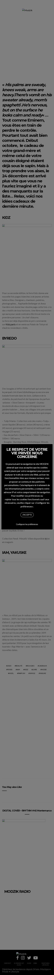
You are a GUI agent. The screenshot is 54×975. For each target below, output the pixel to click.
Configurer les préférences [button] (27, 524)
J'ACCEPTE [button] (27, 515)
